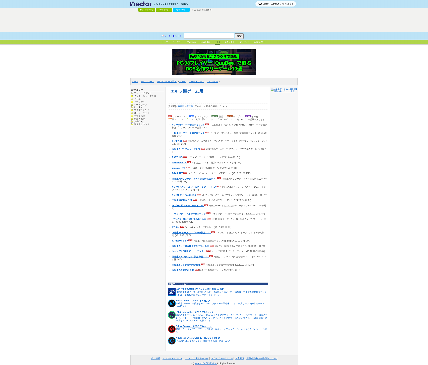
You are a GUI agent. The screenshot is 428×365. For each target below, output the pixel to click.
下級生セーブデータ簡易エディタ (188, 133)
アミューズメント (142, 93)
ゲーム (182, 81)
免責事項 (239, 358)
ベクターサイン (181, 10)
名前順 (189, 106)
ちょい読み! (196, 10)
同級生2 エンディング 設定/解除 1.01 (190, 256)
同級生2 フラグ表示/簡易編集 (186, 265)
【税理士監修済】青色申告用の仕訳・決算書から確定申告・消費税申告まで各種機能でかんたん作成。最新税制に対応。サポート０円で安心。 (221, 293)
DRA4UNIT (177, 173)
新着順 (181, 106)
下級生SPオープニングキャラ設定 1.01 (191, 232)
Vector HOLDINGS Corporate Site (278, 4)
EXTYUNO (177, 157)
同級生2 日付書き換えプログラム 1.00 (191, 246)
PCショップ (164, 10)
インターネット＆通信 (145, 96)
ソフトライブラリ (146, 10)
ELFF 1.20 (177, 141)
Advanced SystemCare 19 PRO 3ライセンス (198, 338)
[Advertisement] (214, 21)
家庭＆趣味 (139, 118)
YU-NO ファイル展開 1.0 (184, 195)
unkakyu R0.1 (179, 162)
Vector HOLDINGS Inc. (206, 363)
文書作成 (138, 121)
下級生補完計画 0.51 (182, 200)
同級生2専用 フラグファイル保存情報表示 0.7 (194, 178)
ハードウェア (140, 104)
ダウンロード (147, 81)
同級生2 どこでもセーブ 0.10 (186, 149)
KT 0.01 (176, 227)
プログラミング (141, 110)
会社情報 (155, 358)
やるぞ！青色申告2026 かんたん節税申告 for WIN (200, 289)
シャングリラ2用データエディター (189, 251)
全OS (217, 42)
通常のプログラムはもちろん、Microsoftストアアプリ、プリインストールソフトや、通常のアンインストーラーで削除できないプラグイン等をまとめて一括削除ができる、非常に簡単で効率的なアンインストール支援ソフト (222, 318)
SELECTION (207, 10)
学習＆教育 (139, 115)
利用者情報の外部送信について (261, 358)
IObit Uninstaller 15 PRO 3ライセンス (195, 312)
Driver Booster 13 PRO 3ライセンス (194, 326)
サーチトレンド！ (173, 36)
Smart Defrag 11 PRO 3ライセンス (193, 300)
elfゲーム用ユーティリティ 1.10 (188, 205)
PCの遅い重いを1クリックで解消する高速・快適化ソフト (204, 340)
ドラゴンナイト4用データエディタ (189, 213)
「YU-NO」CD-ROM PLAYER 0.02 (189, 219)
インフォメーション (172, 358)
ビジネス (138, 107)
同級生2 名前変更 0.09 (183, 270)
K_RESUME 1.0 (180, 240)
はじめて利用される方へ (196, 358)
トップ (135, 81)
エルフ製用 (212, 81)
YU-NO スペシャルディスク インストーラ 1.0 (194, 187)
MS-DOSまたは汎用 (167, 81)
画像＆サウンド (141, 124)
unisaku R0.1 (179, 168)
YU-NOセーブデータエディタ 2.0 (188, 125)
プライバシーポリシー (222, 358)
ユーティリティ (196, 81)
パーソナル (139, 101)
